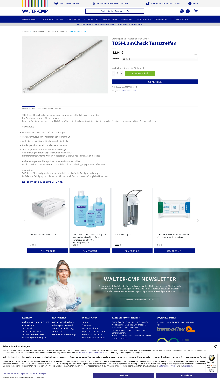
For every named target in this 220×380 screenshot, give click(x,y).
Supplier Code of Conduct (94, 331)
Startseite (25, 31)
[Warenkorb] (196, 11)
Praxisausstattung (179, 19)
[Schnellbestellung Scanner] (182, 11)
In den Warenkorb (140, 73)
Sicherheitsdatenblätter (93, 337)
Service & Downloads (92, 334)
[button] (115, 11)
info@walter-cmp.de (36, 337)
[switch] (211, 370)
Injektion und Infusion (52, 19)
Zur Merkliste (155, 82)
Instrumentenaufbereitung (56, 31)
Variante (115, 59)
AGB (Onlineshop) (65, 322)
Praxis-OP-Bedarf (29, 19)
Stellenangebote (90, 328)
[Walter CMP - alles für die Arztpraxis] (35, 6)
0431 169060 (36, 331)
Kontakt (195, 3)
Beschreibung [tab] (28, 109)
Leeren (195, 55)
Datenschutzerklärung (63, 328)
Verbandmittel (73, 19)
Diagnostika (126, 19)
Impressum (57, 331)
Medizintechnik (110, 19)
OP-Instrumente (91, 19)
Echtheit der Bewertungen (64, 334)
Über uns (86, 325)
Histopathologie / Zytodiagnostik (151, 19)
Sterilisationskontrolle (77, 31)
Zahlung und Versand (62, 325)
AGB (54, 322)
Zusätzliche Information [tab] (49, 109)
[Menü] (215, 354)
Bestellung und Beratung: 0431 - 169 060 (165, 3)
